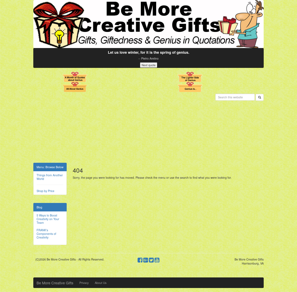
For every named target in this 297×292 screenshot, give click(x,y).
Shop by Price (45, 191)
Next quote (149, 65)
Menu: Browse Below (50, 167)
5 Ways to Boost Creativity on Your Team (48, 219)
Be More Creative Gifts (55, 282)
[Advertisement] (148, 132)
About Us (100, 283)
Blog (39, 207)
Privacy (84, 283)
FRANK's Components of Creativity (46, 233)
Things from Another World (50, 177)
